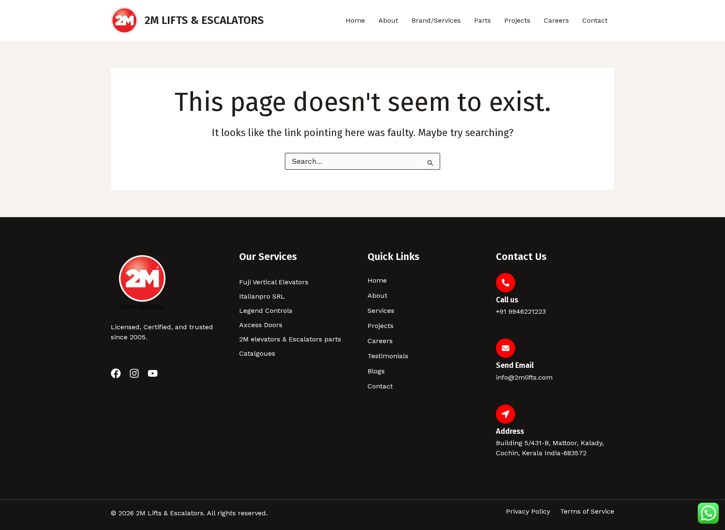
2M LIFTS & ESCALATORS (204, 20)
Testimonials (388, 356)
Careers (556, 20)
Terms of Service (587, 511)
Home (355, 20)
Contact (595, 20)
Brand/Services (436, 20)
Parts (482, 20)
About (388, 20)
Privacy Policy (528, 511)
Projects (517, 20)
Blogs (376, 371)
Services (381, 311)
